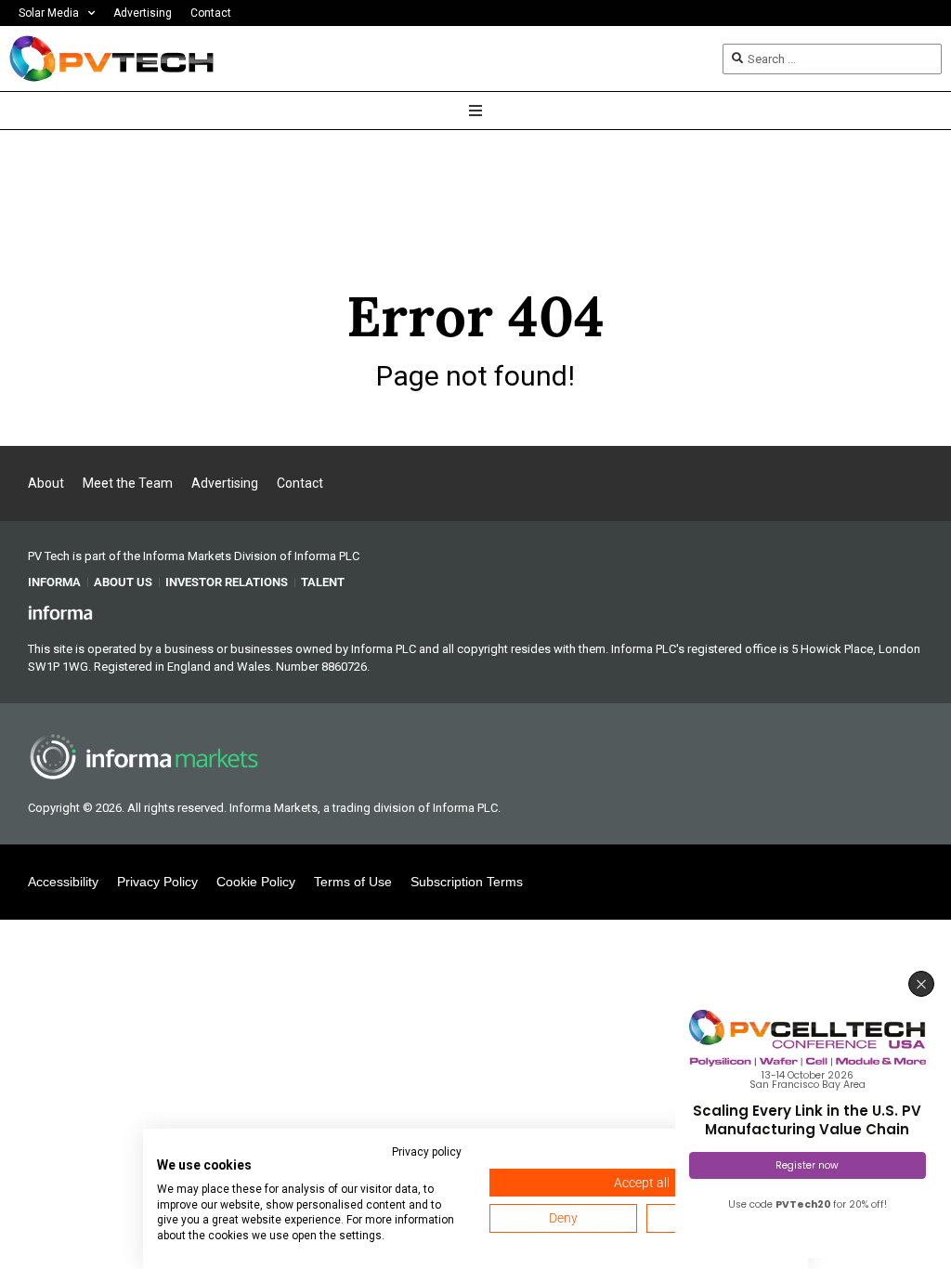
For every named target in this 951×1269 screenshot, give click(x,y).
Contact (210, 13)
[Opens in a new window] (60, 611)
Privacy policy (427, 1151)
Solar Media (49, 13)
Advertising (142, 13)
